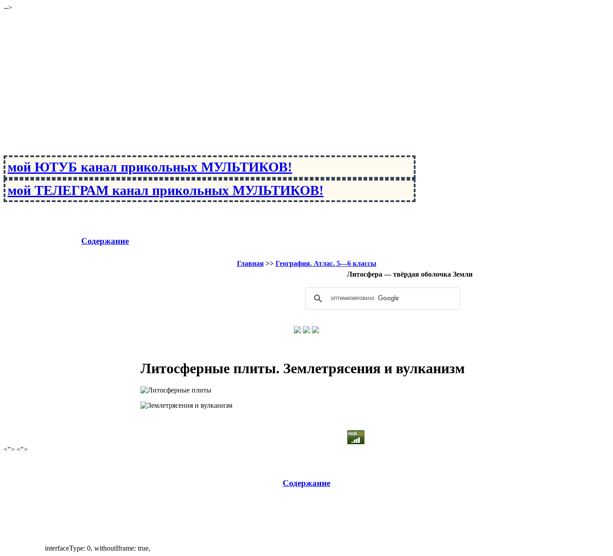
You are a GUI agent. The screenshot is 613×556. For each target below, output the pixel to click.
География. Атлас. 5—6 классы (326, 263)
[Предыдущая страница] (297, 331)
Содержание (105, 241)
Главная (250, 263)
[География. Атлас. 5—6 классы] (306, 331)
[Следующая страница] (315, 331)
